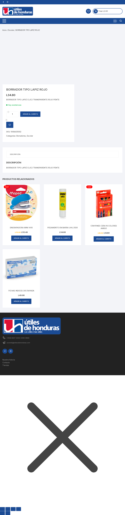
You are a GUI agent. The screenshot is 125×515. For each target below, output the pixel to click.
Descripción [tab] (15, 154)
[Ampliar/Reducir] (2, 509)
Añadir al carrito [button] (21, 238)
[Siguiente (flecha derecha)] (7, 513)
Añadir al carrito (30, 114)
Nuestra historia (8, 360)
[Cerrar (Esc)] (18, 509)
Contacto (6, 362)
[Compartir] (13, 509)
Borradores (21, 136)
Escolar (11, 30)
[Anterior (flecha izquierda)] (2, 513)
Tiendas (5, 365)
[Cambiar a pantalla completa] (7, 509)
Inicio (4, 30)
